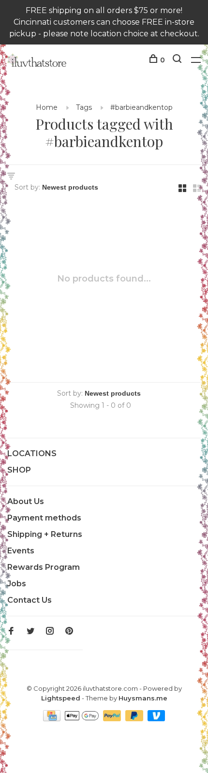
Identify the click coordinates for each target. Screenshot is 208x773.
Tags (84, 107)
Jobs (16, 583)
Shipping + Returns (44, 534)
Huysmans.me (143, 698)
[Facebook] (11, 631)
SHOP (19, 470)
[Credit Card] (52, 718)
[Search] (178, 60)
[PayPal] (113, 718)
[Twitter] (30, 631)
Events (20, 550)
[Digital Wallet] (83, 718)
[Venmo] (156, 718)
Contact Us (29, 600)
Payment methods (44, 517)
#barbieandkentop (141, 107)
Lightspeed (60, 698)
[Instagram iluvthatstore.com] (50, 631)
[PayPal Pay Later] (135, 718)
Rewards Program (43, 567)
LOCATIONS (32, 453)
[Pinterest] (69, 631)
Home (47, 107)
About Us (25, 501)
